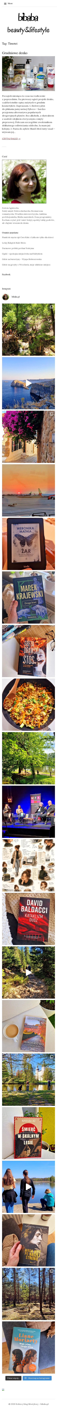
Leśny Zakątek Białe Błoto (14, 243)
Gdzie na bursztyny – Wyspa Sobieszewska (22, 259)
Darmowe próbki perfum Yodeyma (18, 248)
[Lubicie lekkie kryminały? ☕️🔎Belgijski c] (28, 1026)
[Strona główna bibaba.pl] (28, 23)
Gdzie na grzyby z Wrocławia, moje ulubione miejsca (26, 264)
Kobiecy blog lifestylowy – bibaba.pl (32, 1404)
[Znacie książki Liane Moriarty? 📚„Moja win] (28, 1347)
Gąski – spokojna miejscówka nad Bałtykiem (22, 254)
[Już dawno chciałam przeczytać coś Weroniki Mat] (28, 544)
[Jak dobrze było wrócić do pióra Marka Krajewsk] (28, 597)
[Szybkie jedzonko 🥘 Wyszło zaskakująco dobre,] (28, 705)
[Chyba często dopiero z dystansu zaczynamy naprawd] (28, 1187)
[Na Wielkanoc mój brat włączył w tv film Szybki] (28, 1294)
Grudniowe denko (14, 52)
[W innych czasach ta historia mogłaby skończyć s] (28, 1240)
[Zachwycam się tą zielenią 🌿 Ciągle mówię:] (28, 758)
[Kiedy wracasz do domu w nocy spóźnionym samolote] (28, 490)
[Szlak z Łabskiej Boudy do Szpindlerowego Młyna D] (28, 972)
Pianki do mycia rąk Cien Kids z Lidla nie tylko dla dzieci (27, 237)
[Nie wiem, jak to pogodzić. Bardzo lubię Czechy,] (28, 1080)
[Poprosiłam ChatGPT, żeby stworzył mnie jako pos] (28, 865)
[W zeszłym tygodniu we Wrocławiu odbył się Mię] (28, 812)
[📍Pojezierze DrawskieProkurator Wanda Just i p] (28, 651)
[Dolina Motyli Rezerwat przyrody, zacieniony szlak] (28, 330)
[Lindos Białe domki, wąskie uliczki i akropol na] (28, 437)
